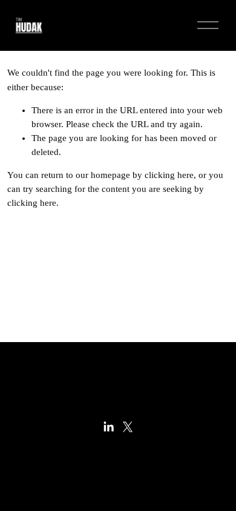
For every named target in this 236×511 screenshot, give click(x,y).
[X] (128, 427)
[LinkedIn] (108, 427)
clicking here (169, 175)
